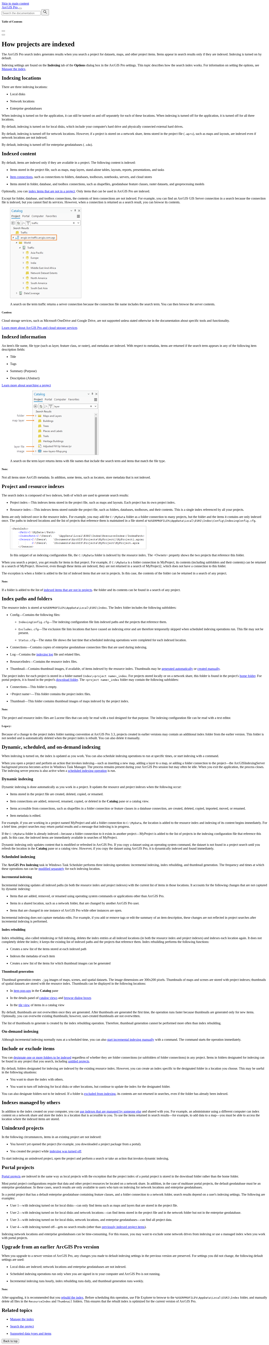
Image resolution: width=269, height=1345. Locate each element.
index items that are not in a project (52, 191)
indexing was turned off (65, 1151)
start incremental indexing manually (130, 1039)
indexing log (44, 654)
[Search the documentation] (45, 12)
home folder (247, 676)
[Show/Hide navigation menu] (20, 8)
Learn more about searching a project (26, 385)
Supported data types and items (30, 1333)
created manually (208, 668)
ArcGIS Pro (10, 7)
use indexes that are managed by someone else (110, 1111)
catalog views (48, 998)
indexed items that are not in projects (68, 590)
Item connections (21, 177)
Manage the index (13, 69)
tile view (24, 1005)
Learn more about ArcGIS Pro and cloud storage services (39, 328)
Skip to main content (15, 3)
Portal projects (11, 1176)
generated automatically (177, 668)
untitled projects (78, 1061)
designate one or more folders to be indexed (42, 1057)
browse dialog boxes (77, 998)
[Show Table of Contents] (3, 34)
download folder (67, 679)
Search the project (22, 1326)
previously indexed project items (123, 1227)
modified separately (51, 868)
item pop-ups (22, 990)
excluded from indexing (100, 1094)
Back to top (10, 1341)
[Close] (3, 31)
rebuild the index (72, 1297)
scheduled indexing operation (87, 770)
